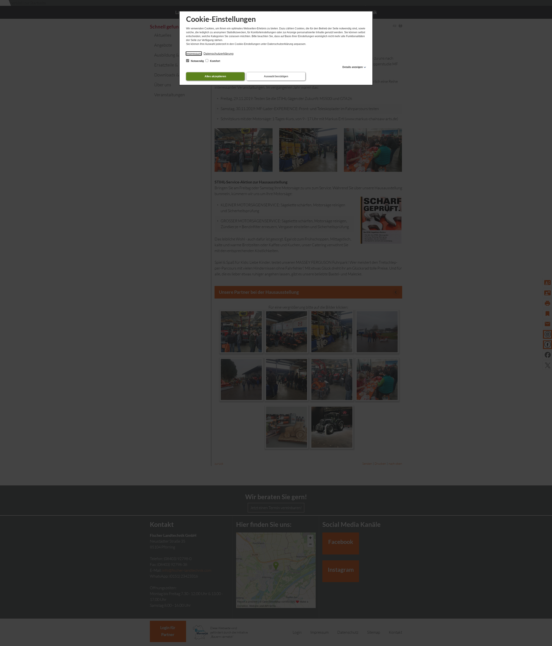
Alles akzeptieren (215, 76)
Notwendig (197, 61)
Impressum (193, 53)
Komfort (214, 61)
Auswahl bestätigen (276, 76)
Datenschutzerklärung (219, 53)
